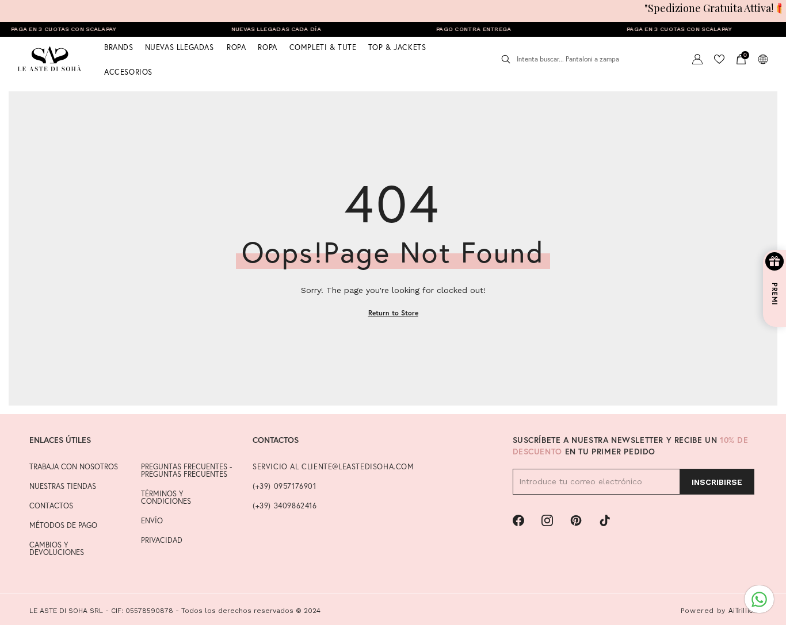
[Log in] (697, 59)
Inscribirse (717, 482)
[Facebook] (518, 520)
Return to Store (393, 312)
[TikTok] (605, 520)
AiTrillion (742, 610)
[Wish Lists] (719, 59)
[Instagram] (547, 520)
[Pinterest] (576, 520)
